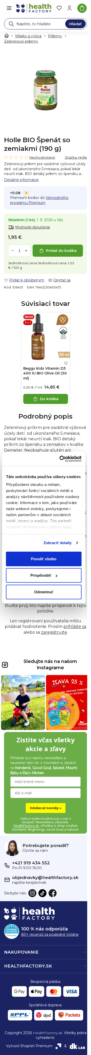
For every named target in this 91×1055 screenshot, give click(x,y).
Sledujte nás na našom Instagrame (50, 664)
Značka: (76, 157)
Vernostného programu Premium (39, 200)
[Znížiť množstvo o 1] (12, 250)
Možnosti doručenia (32, 227)
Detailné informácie (21, 180)
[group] (45, 90)
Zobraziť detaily (57, 543)
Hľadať (75, 24)
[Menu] (9, 8)
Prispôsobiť (40, 575)
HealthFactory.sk (26, 825)
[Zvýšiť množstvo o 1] (26, 250)
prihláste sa (74, 626)
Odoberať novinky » (45, 808)
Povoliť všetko (43, 558)
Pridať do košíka (61, 250)
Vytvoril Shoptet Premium (29, 1046)
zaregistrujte (54, 632)
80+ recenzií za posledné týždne (50, 934)
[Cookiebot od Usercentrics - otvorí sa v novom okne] (61, 459)
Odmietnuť (43, 592)
